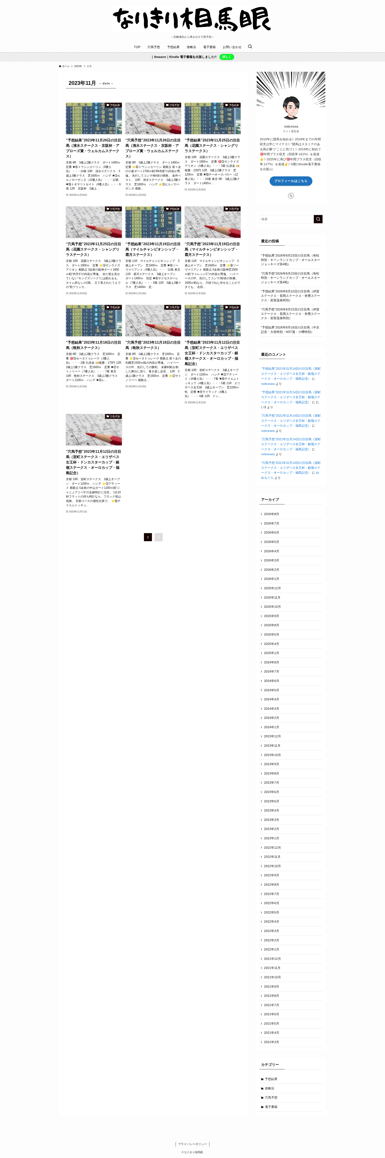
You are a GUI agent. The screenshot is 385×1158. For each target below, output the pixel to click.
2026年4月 (271, 551)
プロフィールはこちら (291, 181)
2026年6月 (271, 532)
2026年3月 (271, 560)
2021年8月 (271, 995)
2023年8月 (271, 773)
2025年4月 (271, 644)
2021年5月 (271, 1023)
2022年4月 (271, 921)
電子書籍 (271, 1107)
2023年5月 (271, 801)
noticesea (268, 383)
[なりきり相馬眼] (192, 18)
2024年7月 (271, 671)
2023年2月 (271, 829)
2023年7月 (271, 782)
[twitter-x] (291, 196)
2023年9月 (271, 764)
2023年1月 (271, 838)
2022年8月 (271, 884)
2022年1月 (271, 949)
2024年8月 (271, 662)
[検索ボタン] (250, 47)
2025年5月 (271, 634)
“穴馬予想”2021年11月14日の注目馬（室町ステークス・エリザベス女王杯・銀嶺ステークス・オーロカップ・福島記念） (291, 420)
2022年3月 (271, 931)
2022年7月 (271, 894)
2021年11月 (272, 968)
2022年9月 (271, 875)
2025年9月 (271, 616)
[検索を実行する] (318, 219)
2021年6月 (271, 1014)
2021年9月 (271, 986)
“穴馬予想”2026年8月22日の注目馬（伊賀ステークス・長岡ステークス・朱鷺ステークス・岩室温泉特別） (290, 314)
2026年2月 (271, 569)
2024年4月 (271, 699)
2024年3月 (271, 708)
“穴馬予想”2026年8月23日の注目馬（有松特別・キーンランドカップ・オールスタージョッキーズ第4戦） (290, 278)
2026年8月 (271, 514)
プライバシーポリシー (192, 1144)
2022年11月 (272, 856)
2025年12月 (272, 588)
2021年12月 (272, 958)
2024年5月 (271, 690)
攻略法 (269, 1088)
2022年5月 (271, 912)
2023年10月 (272, 755)
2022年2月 (271, 940)
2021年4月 (271, 1032)
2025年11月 (272, 597)
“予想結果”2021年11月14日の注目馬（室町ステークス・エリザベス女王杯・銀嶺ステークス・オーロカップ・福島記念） (291, 373)
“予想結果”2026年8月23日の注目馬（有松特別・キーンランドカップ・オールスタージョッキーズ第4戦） (290, 260)
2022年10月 (272, 866)
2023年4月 (271, 810)
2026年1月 (271, 579)
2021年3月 (271, 1042)
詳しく (227, 56)
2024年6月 (271, 681)
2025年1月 (271, 653)
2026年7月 (271, 523)
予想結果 (271, 1079)
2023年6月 (271, 792)
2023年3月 (271, 820)
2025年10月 (272, 606)
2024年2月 (271, 718)
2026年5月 (271, 542)
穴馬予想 (271, 1097)
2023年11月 (272, 745)
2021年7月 (271, 1005)
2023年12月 (272, 736)
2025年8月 (271, 625)
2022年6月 (271, 903)
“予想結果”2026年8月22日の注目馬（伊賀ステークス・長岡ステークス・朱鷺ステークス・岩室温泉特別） (290, 296)
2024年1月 (271, 727)
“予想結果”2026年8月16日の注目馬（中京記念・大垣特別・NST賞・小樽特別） (290, 330)
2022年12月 (272, 847)
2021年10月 (272, 977)
